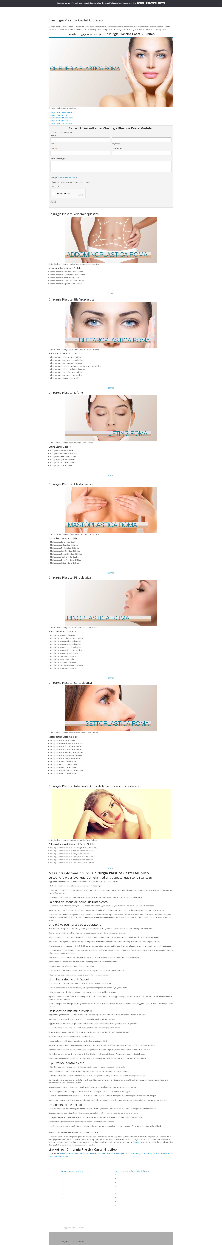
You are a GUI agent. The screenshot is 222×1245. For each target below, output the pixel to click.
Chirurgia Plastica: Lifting (58, 115)
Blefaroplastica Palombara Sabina (129, 1179)
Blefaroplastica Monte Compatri (129, 1209)
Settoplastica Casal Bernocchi (128, 1186)
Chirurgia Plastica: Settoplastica (60, 123)
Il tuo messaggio (59, 158)
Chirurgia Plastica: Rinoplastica (60, 120)
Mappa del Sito (69, 1228)
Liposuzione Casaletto (125, 1194)
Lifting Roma (140, 1153)
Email (54, 148)
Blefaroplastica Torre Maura (127, 1201)
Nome (53, 144)
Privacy (81, 1228)
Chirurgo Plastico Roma (125, 1153)
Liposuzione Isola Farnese (127, 1190)
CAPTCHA (55, 186)
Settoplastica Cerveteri (125, 1182)
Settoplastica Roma (62, 1156)
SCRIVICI (111, 294)
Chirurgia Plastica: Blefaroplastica (61, 112)
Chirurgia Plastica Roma (106, 1153)
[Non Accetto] (219, 3)
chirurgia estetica (139, 1142)
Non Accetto (151, 3)
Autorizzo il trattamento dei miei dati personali (71, 182)
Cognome (116, 144)
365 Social (80, 1242)
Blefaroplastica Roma (88, 1153)
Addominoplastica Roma (69, 1153)
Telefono (117, 148)
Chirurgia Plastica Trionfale (127, 1198)
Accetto (140, 3)
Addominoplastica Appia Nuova (128, 1205)
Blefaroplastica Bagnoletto (127, 1175)
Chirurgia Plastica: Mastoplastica (61, 118)
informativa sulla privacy (67, 177)
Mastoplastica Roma (154, 1153)
